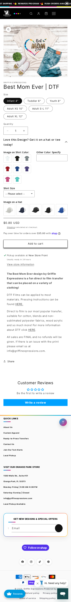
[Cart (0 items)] (46, 13)
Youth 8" (55, 100)
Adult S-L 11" (40, 108)
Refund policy (32, 593)
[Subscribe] (59, 528)
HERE (31, 329)
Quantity (8, 124)
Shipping (11, 227)
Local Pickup (9, 455)
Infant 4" (12, 100)
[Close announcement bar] (67, 3)
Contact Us (8, 444)
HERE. (19, 304)
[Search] (31, 13)
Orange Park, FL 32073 (14, 481)
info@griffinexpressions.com (17, 498)
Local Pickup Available (14, 504)
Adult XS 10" (15, 108)
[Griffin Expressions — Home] (12, 13)
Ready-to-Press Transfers (16, 438)
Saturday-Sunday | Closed (16, 493)
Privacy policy (50, 593)
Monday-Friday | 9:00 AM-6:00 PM (20, 487)
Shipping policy (47, 598)
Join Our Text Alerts (13, 450)
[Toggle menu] (53, 13)
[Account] (38, 13)
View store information (20, 264)
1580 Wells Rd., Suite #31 (15, 476)
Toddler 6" (34, 100)
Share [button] (10, 361)
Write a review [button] (35, 402)
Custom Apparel (11, 433)
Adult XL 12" (15, 116)
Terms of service (27, 598)
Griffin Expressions (33, 589)
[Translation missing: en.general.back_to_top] (63, 422)
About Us (8, 427)
